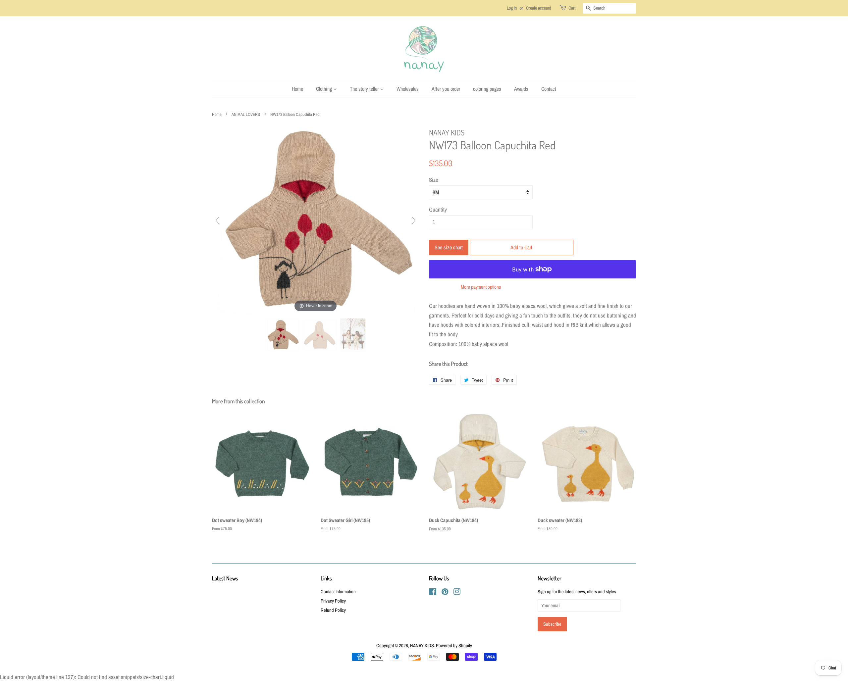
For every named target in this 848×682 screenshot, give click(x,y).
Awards (521, 88)
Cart (571, 8)
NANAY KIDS (422, 645)
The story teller (365, 88)
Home (297, 88)
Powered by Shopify (454, 645)
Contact (548, 88)
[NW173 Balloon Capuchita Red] (282, 335)
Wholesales (408, 88)
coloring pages (487, 88)
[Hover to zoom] (315, 219)
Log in (512, 8)
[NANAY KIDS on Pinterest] (445, 593)
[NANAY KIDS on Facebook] (433, 593)
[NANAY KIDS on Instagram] (456, 593)
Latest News (225, 578)
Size (433, 179)
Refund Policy (333, 610)
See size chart (449, 247)
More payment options (481, 286)
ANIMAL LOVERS (246, 114)
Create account (538, 8)
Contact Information (338, 591)
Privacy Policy (333, 601)
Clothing (324, 88)
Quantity (438, 209)
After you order (446, 88)
